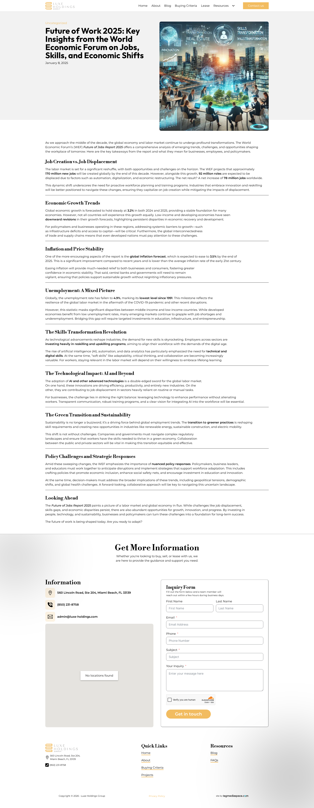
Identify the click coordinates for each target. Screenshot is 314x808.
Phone (171, 634)
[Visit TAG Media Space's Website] (232, 796)
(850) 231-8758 (68, 604)
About (155, 6)
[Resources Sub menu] (233, 5)
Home (143, 6)
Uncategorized (56, 23)
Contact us (256, 6)
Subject (171, 650)
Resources (221, 6)
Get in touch (188, 714)
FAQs (214, 760)
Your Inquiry (175, 666)
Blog (167, 6)
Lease (205, 6)
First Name (174, 601)
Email (170, 617)
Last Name (224, 601)
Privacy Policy (157, 796)
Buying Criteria (186, 6)
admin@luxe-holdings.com (77, 617)
